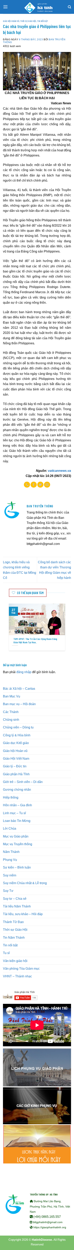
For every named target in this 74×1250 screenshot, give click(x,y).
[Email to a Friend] (47, 485)
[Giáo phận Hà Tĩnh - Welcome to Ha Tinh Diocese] (37, 7)
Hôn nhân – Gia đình (17, 805)
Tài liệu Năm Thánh (17, 906)
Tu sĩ (6, 953)
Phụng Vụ (10, 859)
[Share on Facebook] (34, 485)
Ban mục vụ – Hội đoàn (19, 704)
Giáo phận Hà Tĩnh (16, 774)
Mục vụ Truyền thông (17, 844)
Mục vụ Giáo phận (15, 836)
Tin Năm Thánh (14, 937)
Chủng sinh (11, 719)
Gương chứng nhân (17, 789)
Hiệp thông (10, 797)
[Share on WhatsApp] (27, 485)
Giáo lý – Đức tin (14, 766)
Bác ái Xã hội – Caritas (19, 688)
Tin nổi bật (42, 21)
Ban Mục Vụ (11, 696)
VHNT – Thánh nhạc (17, 976)
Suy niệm (9, 875)
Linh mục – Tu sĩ (14, 813)
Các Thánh (11, 712)
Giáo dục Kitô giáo (16, 743)
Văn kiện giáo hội (15, 961)
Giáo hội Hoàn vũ (11, 21)
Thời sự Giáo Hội (28, 21)
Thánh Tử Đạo (13, 922)
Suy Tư (8, 890)
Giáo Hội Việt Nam (16, 758)
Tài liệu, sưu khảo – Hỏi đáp (23, 914)
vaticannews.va (59, 470)
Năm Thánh (11, 851)
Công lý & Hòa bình (16, 735)
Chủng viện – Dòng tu (18, 727)
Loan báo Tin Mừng (16, 820)
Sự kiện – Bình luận (17, 867)
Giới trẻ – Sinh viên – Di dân (23, 782)
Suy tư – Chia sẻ (14, 898)
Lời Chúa (9, 828)
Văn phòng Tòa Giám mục (21, 968)
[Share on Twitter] (40, 485)
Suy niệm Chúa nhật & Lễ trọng (25, 883)
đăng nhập (23, 672)
